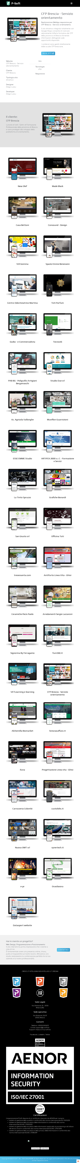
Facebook (33, 1034)
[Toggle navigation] (71, 3)
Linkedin (41, 1034)
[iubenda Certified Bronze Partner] (40, 1141)
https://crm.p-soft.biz (43, 1029)
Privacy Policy (35, 1148)
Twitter (47, 1034)
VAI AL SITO (47, 53)
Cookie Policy (44, 1148)
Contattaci (63, 950)
